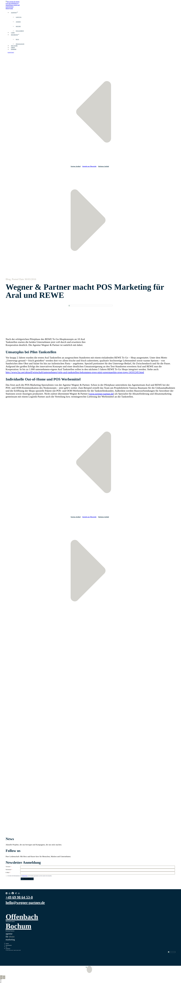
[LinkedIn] (7, 893)
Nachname (9, 869)
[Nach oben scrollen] (1, 977)
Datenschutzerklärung (9, 945)
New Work (14, 45)
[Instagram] (10, 893)
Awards (18, 21)
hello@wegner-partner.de (25, 903)
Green (13, 47)
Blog (17, 39)
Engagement (20, 31)
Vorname (8, 866)
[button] (27, 878)
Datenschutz (25, 875)
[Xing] (16, 893)
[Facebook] (13, 893)
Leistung (18, 17)
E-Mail (8, 872)
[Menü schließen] (0, 981)
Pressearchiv (20, 44)
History (18, 26)
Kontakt (11, 52)
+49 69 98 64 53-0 (19, 897)
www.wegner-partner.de (101, 393)
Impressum (7, 943)
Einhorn (13, 49)
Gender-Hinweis (8, 948)
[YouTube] (19, 893)
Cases (13, 32)
